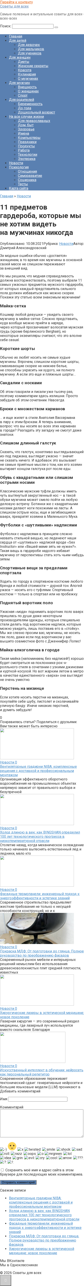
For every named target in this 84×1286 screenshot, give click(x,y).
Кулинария (27, 74)
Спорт (23, 95)
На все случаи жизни (26, 116)
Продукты (26, 146)
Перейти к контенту (16, 2)
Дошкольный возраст (36, 112)
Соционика (27, 180)
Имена (23, 133)
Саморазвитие (30, 176)
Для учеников (29, 53)
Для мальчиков (31, 49)
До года (24, 108)
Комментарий (11, 1107)
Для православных (34, 121)
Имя (3, 1099)
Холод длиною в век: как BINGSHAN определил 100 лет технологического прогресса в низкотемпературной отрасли (40, 836)
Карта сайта (18, 188)
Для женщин (19, 57)
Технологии (27, 154)
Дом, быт (26, 125)
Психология (19, 167)
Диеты (23, 62)
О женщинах (28, 91)
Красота (24, 70)
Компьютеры (29, 138)
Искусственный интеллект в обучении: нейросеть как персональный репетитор (41, 1072)
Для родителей (21, 100)
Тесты (23, 184)
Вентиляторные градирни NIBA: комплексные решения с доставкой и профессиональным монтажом (38, 770)
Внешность (27, 87)
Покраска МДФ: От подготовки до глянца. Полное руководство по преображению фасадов (42, 953)
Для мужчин (19, 83)
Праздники (27, 142)
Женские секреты (33, 66)
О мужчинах (28, 78)
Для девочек (29, 45)
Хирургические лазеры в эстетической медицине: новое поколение (41, 1251)
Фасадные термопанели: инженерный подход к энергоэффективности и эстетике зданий (40, 896)
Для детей (17, 40)
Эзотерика (26, 159)
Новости (16, 163)
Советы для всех (14, 6)
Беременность (30, 104)
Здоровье (26, 129)
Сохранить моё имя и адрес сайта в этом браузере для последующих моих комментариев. (41, 1172)
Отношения (27, 171)
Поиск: (6, 26)
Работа (24, 150)
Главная (15, 36)
